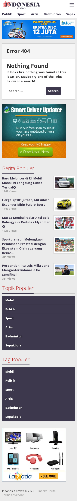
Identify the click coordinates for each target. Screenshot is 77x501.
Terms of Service (13, 495)
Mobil (9, 300)
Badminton (13, 336)
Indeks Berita (47, 491)
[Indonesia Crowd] (21, 5)
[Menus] (72, 5)
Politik (10, 309)
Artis (9, 327)
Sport (9, 318)
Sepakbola (13, 345)
